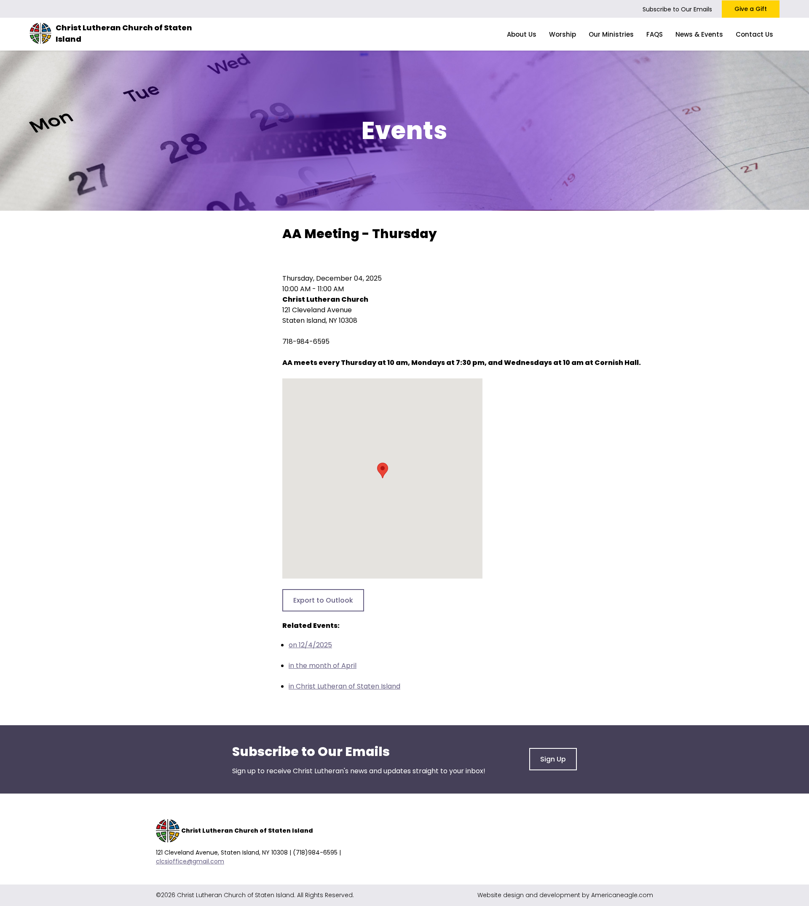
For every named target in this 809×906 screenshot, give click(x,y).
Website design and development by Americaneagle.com (565, 895)
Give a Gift (750, 9)
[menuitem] (522, 34)
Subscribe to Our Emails (677, 9)
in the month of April (322, 665)
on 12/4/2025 (310, 645)
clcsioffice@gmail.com (190, 861)
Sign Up (553, 759)
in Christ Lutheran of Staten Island (344, 686)
